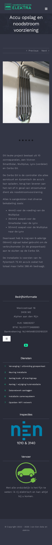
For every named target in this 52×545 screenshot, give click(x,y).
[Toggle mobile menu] (46, 8)
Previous (34, 50)
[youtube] (26, 345)
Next (44, 50)
